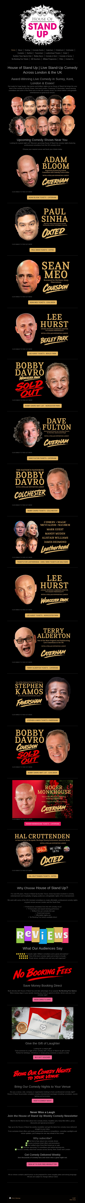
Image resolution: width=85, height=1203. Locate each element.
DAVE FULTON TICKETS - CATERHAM (42, 458)
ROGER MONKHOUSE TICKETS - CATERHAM (42, 824)
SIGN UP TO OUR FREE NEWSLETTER (42, 1164)
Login (74, 1198)
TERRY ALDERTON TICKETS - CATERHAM (42, 668)
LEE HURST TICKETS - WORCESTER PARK (42, 615)
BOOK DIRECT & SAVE (42, 999)
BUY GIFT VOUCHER (42, 1057)
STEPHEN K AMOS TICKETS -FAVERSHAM (42, 720)
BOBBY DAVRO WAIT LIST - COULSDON (42, 773)
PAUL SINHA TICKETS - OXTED (42, 250)
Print (13, 1198)
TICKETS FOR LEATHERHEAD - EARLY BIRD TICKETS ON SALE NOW (42, 562)
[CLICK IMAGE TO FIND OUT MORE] (42, 171)
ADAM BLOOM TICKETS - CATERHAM (42, 197)
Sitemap (17, 1198)
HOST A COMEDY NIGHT (43, 1101)
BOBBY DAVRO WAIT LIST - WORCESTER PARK (42, 406)
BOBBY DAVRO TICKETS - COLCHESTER (42, 511)
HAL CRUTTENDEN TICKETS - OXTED (42, 876)
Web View (73, 1200)
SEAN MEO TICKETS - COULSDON (42, 302)
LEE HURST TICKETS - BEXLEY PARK (42, 353)
